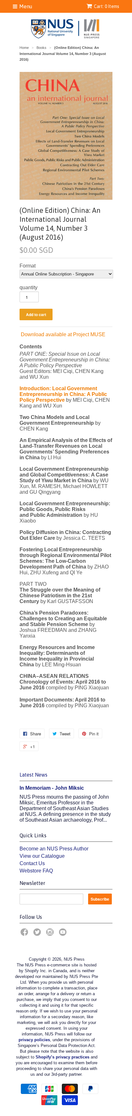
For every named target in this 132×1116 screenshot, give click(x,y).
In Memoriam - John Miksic (52, 788)
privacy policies (34, 1039)
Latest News (33, 775)
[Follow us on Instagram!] (51, 934)
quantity (28, 287)
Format (28, 265)
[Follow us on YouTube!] (64, 934)
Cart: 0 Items (106, 6)
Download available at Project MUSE (62, 334)
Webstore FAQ (36, 870)
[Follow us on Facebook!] (25, 934)
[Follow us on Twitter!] (38, 934)
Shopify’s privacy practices (62, 1057)
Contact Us (32, 863)
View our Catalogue (42, 856)
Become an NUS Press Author (54, 848)
